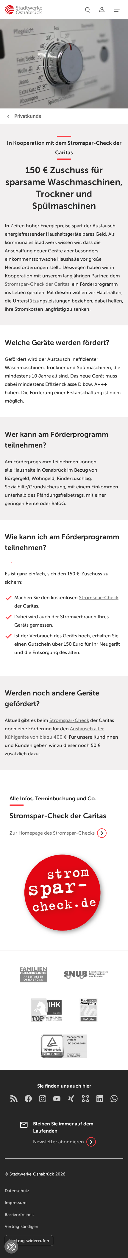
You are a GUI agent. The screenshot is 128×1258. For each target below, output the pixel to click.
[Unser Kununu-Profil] (85, 1098)
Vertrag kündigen (21, 1226)
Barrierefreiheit (19, 1214)
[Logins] (102, 9)
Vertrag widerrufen (29, 1240)
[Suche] (87, 9)
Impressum (15, 1202)
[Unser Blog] (14, 1098)
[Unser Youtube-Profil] (57, 1098)
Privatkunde (27, 116)
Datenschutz (17, 1191)
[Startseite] (23, 9)
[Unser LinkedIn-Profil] (100, 1098)
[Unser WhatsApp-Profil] (114, 1098)
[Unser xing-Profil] (71, 1098)
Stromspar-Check (98, 597)
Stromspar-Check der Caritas (37, 284)
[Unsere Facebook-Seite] (28, 1098)
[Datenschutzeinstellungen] (11, 1247)
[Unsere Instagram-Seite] (42, 1098)
